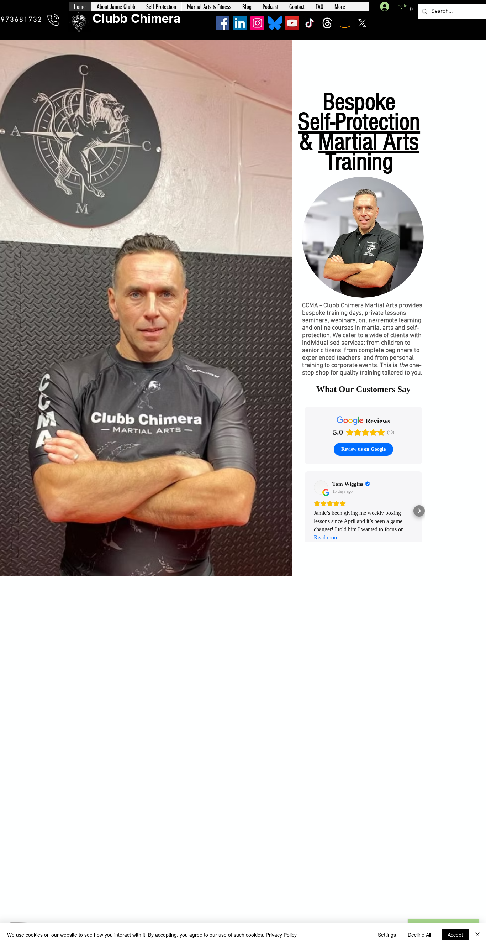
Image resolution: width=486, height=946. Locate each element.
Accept (455, 934)
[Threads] (327, 23)
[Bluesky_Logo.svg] (275, 23)
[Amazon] (345, 23)
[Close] (477, 934)
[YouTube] (292, 23)
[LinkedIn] (240, 23)
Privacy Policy (281, 934)
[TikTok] (310, 23)
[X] (362, 23)
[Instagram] (257, 23)
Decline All (419, 934)
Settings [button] (387, 934)
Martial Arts (368, 142)
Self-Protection (359, 122)
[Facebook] (222, 23)
